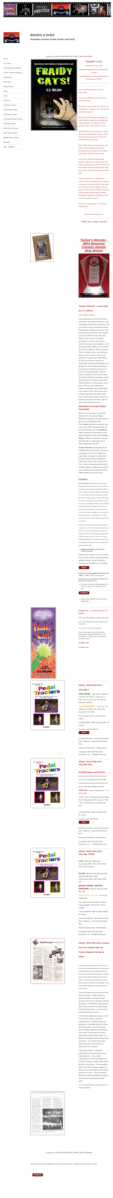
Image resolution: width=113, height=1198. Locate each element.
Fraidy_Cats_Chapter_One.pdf (94, 222)
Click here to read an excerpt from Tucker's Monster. (93, 550)
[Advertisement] (70, 50)
